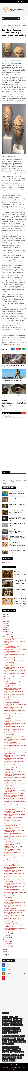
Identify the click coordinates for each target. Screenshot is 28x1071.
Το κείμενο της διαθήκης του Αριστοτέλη (15, 910)
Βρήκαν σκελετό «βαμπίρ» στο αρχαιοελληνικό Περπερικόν (12, 743)
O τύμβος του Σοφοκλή (10, 908)
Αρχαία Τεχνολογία (7, 1019)
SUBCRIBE (23, 977)
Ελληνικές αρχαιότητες (11, 25)
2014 (4, 953)
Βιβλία (17, 1027)
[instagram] (16, 1065)
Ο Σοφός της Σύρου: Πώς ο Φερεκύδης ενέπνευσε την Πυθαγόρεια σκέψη (20, 581)
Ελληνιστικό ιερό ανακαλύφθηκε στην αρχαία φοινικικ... (14, 874)
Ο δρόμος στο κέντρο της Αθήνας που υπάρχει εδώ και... (14, 695)
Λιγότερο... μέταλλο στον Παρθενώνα (14, 793)
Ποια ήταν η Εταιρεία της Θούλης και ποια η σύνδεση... (14, 831)
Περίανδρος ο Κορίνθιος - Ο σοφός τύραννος (13, 877)
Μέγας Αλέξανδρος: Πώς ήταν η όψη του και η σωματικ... (14, 925)
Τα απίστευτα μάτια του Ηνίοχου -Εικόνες (12, 396)
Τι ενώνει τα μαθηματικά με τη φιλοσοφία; (12, 652)
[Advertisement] (14, 455)
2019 (4, 627)
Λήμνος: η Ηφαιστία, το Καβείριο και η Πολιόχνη (14, 919)
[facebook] (18, 1)
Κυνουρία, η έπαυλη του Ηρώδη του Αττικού (13, 805)
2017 (4, 631)
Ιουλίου (7, 935)
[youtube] (23, 1)
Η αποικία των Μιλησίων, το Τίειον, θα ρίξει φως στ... (14, 740)
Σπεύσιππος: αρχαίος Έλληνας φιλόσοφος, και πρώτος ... (12, 864)
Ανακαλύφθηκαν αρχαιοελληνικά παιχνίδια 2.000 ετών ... (13, 871)
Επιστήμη (11, 1041)
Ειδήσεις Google (10, 481)
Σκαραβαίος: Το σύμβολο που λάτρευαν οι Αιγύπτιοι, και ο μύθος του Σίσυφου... (17, 537)
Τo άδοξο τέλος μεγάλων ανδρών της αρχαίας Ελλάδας (14, 714)
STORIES (12, 1060)
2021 (4, 623)
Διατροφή (11, 1030)
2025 (4, 616)
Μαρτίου (7, 943)
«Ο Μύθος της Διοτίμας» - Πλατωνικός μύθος (14, 853)
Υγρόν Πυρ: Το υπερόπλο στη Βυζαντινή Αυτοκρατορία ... (15, 883)
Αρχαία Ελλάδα (13, 1016)
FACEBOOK (9, 965)
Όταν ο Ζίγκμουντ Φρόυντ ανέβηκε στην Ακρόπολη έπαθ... (15, 711)
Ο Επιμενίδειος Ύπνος (10, 859)
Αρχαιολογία (5, 1025)
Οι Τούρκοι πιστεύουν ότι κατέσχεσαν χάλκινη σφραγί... (14, 727)
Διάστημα (5, 1030)
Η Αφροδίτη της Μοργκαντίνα (16, 498)
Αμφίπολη (5, 1016)
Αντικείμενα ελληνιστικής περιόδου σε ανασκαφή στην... (14, 843)
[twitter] (21, 1)
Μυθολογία (5, 1049)
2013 (4, 955)
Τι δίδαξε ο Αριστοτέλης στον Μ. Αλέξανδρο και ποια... (12, 647)
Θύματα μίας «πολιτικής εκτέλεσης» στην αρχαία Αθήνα (15, 746)
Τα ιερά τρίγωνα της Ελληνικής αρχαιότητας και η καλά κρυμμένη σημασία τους (17, 493)
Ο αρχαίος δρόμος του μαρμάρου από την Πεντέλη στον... (14, 890)
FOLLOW (23, 969)
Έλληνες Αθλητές (13, 1033)
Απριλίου (7, 941)
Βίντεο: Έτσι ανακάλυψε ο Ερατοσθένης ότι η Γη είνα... (14, 880)
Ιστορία (17, 1041)
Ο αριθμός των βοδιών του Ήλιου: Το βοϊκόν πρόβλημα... (14, 682)
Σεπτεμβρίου (8, 932)
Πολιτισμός (5, 1054)
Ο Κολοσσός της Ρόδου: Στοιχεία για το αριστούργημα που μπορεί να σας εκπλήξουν (13, 381)
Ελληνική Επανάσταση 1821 (9, 1038)
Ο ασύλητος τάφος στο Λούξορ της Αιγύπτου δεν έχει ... (13, 913)
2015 (4, 951)
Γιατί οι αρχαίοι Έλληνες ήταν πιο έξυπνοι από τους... (13, 664)
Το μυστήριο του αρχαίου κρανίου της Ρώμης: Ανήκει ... (14, 655)
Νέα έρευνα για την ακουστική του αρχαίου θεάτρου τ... (13, 733)
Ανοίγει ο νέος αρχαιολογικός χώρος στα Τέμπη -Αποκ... (15, 784)
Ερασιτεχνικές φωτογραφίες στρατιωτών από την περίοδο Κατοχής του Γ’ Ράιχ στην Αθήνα (16, 531)
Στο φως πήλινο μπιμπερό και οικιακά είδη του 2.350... (14, 815)
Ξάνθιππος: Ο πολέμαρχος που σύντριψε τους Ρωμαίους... (15, 661)
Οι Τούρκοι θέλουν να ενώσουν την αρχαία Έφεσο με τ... (13, 787)
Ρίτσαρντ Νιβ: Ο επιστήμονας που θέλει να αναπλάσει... (14, 720)
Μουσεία (16, 1046)
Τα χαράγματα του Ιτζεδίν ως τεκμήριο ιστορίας (14, 916)
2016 (4, 949)
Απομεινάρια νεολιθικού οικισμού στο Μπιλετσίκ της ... (14, 765)
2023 (4, 620)
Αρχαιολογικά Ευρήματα (16, 1025)
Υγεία (19, 1057)
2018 (4, 629)
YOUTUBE (8, 977)
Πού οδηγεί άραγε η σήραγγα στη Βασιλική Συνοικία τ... (13, 749)
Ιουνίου (7, 937)
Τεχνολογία (12, 1057)
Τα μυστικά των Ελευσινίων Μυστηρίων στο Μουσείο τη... (14, 774)
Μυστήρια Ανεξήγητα (15, 1049)
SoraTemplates (11, 1067)
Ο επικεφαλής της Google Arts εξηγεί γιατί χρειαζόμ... (14, 790)
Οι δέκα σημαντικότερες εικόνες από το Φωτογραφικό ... (14, 827)
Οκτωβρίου (8, 636)
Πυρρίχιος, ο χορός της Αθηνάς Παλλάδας (15, 649)
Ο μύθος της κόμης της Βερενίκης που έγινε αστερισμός (14, 856)
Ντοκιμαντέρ (5, 1052)
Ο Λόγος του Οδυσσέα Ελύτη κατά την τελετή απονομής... (14, 730)
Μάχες (4, 1044)
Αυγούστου (8, 933)
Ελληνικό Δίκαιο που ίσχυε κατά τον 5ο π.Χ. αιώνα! (14, 906)
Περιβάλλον (20, 1052)
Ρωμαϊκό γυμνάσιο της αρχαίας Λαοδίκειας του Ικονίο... (12, 821)
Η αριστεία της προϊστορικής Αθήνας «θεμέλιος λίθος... (14, 771)
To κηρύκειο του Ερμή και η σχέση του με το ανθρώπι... (15, 674)
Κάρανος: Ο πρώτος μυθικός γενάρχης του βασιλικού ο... (14, 902)
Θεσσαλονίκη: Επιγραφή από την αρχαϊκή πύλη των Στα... (13, 922)
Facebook (23, 480)
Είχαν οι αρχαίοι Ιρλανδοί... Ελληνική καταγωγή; (14, 834)
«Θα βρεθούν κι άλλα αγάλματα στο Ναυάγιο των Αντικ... (13, 818)
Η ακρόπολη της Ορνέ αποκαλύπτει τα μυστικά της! (14, 896)
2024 (5, 618)
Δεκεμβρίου (8, 632)
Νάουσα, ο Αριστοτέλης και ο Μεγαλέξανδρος (12, 850)
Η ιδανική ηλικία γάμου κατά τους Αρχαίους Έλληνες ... (13, 708)
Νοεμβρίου (8, 634)
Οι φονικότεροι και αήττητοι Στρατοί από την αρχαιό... (15, 704)
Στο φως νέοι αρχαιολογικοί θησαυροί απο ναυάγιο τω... (14, 867)
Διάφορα (18, 1030)
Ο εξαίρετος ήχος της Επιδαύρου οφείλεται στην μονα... (12, 824)
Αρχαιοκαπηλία (16, 1022)
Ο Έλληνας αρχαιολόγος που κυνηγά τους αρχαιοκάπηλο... (14, 658)
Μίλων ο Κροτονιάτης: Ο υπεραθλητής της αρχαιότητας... (14, 808)
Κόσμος (23, 1041)
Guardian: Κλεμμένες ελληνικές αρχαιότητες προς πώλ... (12, 701)
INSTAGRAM (9, 973)
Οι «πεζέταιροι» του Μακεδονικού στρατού (13, 698)
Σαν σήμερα (19, 1054)
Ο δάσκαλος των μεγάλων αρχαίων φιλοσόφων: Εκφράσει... (13, 796)
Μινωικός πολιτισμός (7, 1046)
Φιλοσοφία (5, 1060)
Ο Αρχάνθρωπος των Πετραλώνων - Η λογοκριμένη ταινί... (14, 811)
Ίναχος (6, 644)
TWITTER (8, 969)
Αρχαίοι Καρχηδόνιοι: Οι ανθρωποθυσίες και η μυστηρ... (15, 768)
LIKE (24, 965)
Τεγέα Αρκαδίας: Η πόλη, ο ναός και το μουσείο (14, 685)
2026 (5, 614)
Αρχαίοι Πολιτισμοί (7, 1022)
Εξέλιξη (4, 1041)
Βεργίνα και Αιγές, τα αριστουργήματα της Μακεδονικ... (14, 840)
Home (3, 25)
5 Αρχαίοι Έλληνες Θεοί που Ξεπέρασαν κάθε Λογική (13, 366)
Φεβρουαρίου (8, 945)
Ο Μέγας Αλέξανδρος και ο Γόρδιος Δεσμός (13, 679)
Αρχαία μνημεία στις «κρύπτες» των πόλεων (13, 759)
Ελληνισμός (20, 1038)
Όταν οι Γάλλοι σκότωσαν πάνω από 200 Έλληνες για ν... (14, 887)
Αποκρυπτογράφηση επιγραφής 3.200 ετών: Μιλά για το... (14, 799)
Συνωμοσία (5, 1057)
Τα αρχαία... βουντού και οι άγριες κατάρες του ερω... (13, 846)
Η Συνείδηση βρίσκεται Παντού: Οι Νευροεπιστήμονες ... (13, 781)
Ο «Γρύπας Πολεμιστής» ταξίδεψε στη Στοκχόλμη (14, 762)
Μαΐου (6, 939)
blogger (24, 413)
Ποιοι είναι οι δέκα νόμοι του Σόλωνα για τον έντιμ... (15, 837)
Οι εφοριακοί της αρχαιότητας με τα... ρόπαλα (14, 692)
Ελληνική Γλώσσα (19, 1035)
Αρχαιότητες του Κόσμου (8, 1027)
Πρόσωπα (12, 1054)
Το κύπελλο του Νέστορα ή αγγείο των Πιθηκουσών (14, 671)
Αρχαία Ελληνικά (6, 562)
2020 (5, 625)
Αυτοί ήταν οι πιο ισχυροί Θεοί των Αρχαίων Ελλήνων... (13, 899)
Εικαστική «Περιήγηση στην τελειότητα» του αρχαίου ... (15, 642)
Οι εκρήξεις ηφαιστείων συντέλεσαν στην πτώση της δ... (15, 724)
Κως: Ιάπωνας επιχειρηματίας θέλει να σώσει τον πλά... (14, 778)
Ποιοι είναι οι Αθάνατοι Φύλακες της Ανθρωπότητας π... (13, 736)
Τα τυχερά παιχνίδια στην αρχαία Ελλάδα (15, 677)
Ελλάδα (4, 1033)
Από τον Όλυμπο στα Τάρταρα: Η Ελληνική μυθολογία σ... (13, 861)
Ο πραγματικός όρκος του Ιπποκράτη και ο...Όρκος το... (15, 802)
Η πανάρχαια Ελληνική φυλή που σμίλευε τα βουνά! (15, 717)
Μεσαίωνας (10, 1044)
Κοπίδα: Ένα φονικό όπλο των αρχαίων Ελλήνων (14, 755)
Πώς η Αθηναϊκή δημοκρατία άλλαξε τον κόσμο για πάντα (17, 551)
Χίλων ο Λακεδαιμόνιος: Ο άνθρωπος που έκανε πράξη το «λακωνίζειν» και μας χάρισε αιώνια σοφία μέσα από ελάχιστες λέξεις (17, 545)
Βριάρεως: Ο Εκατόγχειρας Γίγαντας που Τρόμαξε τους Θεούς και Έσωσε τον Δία (17, 512)
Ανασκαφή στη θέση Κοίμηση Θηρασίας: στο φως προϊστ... (15, 752)
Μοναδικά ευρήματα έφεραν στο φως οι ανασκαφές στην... (14, 638)
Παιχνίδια (13, 1052)
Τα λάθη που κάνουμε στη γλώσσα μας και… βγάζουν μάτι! (14, 929)
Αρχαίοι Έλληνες (17, 1019)
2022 (4, 621)
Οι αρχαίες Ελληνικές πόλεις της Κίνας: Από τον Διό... (14, 668)
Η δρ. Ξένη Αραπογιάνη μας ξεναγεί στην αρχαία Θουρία (15, 893)
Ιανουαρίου (8, 947)
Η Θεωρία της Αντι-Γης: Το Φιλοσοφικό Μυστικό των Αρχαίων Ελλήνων (17, 518)
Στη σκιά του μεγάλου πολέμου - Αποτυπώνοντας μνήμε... (12, 689)
